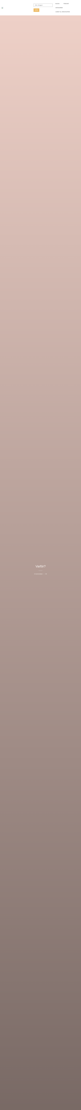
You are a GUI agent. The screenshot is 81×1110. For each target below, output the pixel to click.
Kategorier (59, 7)
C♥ (46, 574)
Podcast (66, 3)
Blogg (57, 3)
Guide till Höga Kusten (63, 11)
